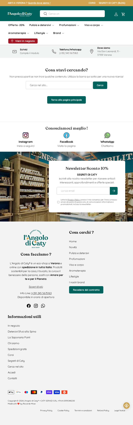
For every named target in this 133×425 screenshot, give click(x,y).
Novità (73, 247)
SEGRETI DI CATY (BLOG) (112, 2)
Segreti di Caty (16, 360)
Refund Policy (103, 410)
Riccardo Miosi (29, 403)
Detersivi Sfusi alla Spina (22, 331)
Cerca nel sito (16, 366)
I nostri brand (77, 282)
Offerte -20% (16, 25)
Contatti (12, 378)
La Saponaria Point (19, 337)
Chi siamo (13, 343)
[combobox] (72, 13)
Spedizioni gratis (17, 349)
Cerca (100, 85)
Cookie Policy (63, 410)
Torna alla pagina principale (66, 99)
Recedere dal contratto (86, 289)
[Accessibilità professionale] (126, 405)
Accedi (11, 372)
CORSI (92, 2)
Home (72, 241)
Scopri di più (36, 286)
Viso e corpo (76, 264)
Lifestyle (74, 276)
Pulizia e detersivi (79, 253)
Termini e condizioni (83, 410)
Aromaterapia (77, 270)
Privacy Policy (74, 199)
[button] (123, 14)
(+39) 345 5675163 (41, 293)
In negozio (14, 325)
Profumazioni (77, 258)
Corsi (11, 354)
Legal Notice (119, 410)
